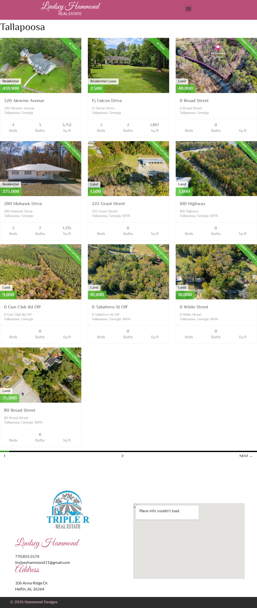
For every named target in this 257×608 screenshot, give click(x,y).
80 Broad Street (19, 410)
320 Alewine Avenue (24, 101)
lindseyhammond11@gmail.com (42, 562)
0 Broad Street (194, 101)
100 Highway (192, 204)
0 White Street (194, 307)
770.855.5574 (27, 556)
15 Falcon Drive (107, 101)
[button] (188, 9)
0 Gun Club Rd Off (22, 307)
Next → (246, 456)
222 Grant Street (108, 204)
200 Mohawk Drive (23, 204)
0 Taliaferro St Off (109, 307)
